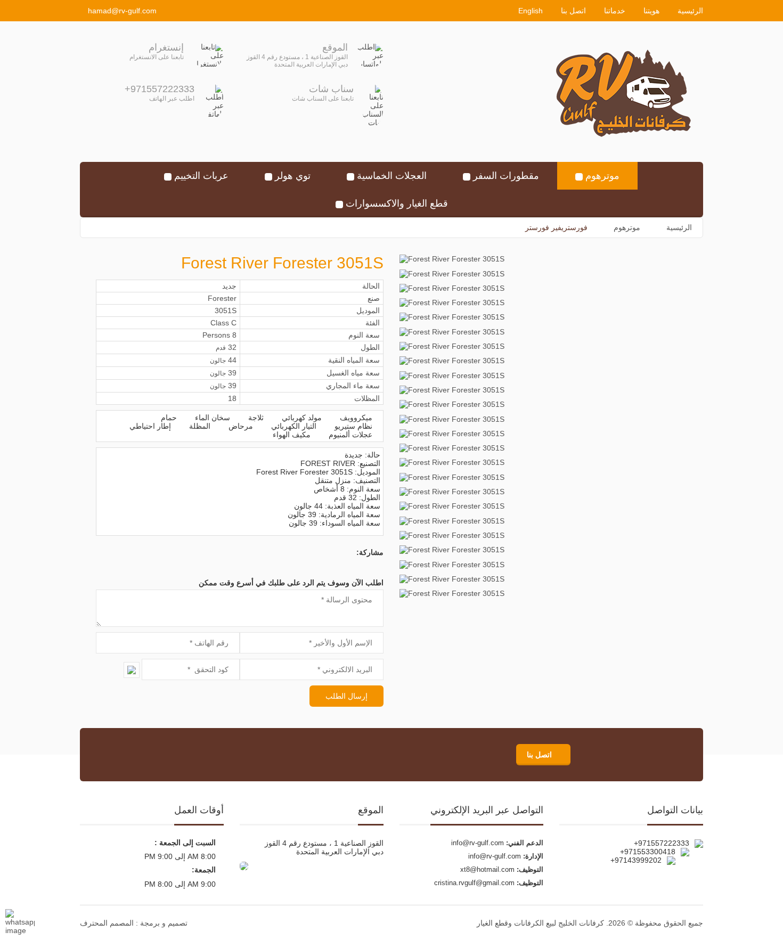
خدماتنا (614, 10)
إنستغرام (166, 47)
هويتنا (651, 10)
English (530, 10)
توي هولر (293, 175)
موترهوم (602, 175)
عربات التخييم (201, 175)
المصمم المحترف (107, 923)
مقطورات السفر (506, 175)
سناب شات (331, 89)
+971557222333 (159, 89)
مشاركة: (370, 552)
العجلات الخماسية (392, 175)
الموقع (335, 47)
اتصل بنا (573, 10)
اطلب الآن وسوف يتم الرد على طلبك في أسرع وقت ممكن (291, 582)
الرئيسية (690, 10)
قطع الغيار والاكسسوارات (397, 203)
